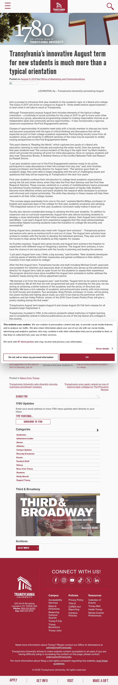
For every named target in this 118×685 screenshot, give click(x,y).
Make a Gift (100, 680)
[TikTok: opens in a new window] (80, 580)
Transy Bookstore (54, 626)
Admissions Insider (24, 438)
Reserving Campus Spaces (53, 615)
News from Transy (29, 378)
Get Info (42, 680)
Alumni (19, 442)
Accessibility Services (55, 601)
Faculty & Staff (22, 461)
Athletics (20, 446)
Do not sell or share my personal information (30, 357)
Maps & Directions (54, 607)
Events (19, 457)
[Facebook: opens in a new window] (56, 580)
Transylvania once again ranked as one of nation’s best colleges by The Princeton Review (86, 387)
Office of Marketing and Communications (62, 79)
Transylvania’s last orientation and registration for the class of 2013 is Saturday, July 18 (23, 364)
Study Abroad (22, 476)
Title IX (72, 603)
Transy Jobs (54, 630)
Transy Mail (94, 606)
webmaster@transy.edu (58, 656)
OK (87, 357)
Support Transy (23, 480)
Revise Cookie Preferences (96, 614)
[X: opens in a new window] (88, 580)
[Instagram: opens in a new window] (64, 580)
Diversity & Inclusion (25, 454)
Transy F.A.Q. (55, 621)
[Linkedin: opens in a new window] (97, 580)
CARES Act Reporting (74, 608)
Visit (70, 680)
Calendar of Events (94, 601)
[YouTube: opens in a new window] (72, 580)
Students (20, 472)
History (19, 465)
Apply (13, 680)
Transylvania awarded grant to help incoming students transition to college (92, 364)
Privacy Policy (75, 599)
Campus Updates (24, 450)
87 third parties (26, 341)
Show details (102, 348)
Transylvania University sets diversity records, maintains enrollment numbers (33, 385)
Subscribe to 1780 (33, 421)
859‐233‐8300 (28, 608)
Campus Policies (72, 614)
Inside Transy (95, 609)
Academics (21, 435)
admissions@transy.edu (58, 647)
